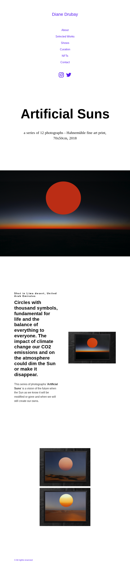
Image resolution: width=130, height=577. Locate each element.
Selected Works (65, 36)
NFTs (65, 55)
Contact (65, 62)
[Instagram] (61, 74)
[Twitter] (68, 74)
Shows (65, 42)
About (65, 30)
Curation (65, 49)
